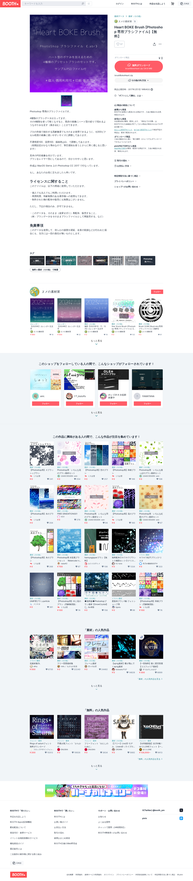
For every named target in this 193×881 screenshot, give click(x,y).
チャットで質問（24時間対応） (112, 827)
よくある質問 (104, 822)
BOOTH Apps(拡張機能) (21, 822)
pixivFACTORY (120, 148)
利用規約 (79, 874)
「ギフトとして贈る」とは (129, 95)
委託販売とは (16, 849)
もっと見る (96, 412)
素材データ (119, 16)
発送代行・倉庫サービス (21, 832)
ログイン (120, 4)
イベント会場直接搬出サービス (24, 838)
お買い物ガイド (61, 822)
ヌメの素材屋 (51, 291)
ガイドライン (109, 874)
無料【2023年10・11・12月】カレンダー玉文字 (95, 327)
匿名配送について (18, 827)
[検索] (82, 4)
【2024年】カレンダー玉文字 (68, 327)
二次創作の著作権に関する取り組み (26, 854)
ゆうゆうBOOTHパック (143, 130)
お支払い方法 (123, 166)
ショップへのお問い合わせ (126, 186)
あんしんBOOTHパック (123, 130)
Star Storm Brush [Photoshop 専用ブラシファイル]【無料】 (123, 327)
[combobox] (54, 3)
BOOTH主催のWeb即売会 (65, 843)
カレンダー (34, 324)
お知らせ (102, 816)
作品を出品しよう (157, 4)
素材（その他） (135, 16)
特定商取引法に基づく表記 (126, 176)
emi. (42, 396)
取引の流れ (122, 160)
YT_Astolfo (80, 396)
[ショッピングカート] (172, 3)
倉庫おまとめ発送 (62, 838)
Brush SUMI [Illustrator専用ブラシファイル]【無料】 (151, 327)
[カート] (134, 21)
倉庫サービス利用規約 (93, 874)
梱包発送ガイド (17, 843)
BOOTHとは (136, 4)
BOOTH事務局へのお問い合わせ (112, 832)
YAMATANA (148, 396)
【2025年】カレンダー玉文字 (41, 327)
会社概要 (70, 874)
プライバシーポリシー (124, 181)
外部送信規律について (143, 874)
